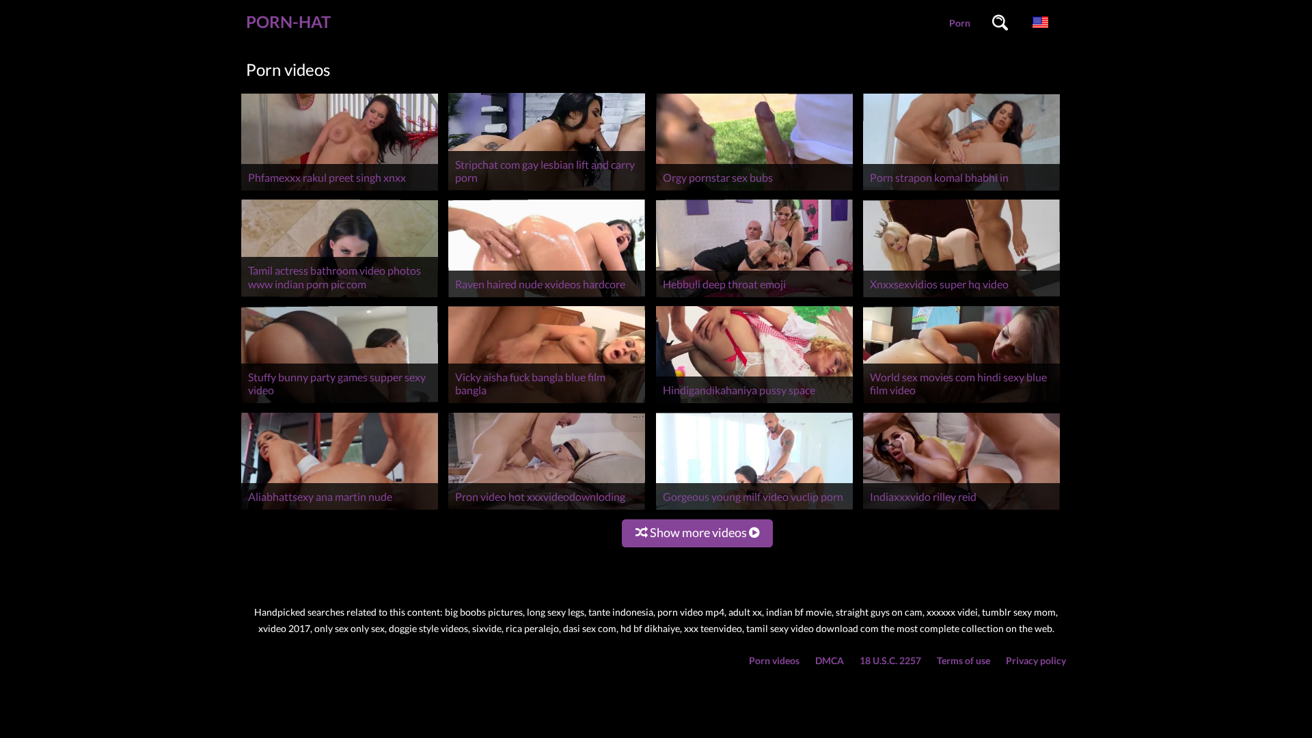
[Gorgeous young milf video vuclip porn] (754, 509)
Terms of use (963, 660)
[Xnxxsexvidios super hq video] (961, 296)
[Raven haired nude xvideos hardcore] (546, 296)
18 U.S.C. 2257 (890, 660)
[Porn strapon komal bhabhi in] (961, 190)
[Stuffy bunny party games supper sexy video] (339, 402)
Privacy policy (1036, 660)
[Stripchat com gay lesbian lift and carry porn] (546, 190)
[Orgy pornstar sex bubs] (754, 190)
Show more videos (698, 532)
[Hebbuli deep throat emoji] (754, 296)
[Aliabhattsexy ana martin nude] (339, 509)
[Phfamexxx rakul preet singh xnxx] (339, 190)
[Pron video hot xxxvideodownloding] (546, 509)
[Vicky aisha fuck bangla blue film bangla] (546, 402)
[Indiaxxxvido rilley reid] (961, 509)
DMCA (829, 660)
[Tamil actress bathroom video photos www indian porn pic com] (339, 296)
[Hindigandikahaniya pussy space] (754, 402)
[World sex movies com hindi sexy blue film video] (961, 402)
